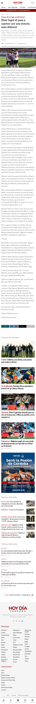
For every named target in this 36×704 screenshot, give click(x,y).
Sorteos (3, 685)
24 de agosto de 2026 (7, 364)
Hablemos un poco (18, 645)
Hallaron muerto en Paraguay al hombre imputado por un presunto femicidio (16, 562)
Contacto (3, 690)
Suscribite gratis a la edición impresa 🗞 (18, 10)
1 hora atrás (4, 587)
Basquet (3, 642)
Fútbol (5, 356)
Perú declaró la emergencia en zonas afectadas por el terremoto (12, 503)
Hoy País (22, 7)
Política (26, 639)
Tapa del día (28, 651)
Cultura (3, 654)
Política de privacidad (6, 687)
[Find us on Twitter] (16, 621)
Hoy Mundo (16, 657)
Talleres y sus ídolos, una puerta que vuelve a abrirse (16, 360)
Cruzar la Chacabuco (12, 509)
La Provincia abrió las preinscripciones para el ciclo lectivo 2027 (17, 584)
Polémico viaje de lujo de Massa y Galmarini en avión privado (13, 535)
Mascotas (27, 634)
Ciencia (3, 647)
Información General (28, 630)
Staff (2, 672)
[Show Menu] (2, 3)
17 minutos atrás (6, 555)
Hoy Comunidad (17, 649)
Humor (15, 662)
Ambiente (3, 630)
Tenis (26, 656)
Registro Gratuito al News (8, 677)
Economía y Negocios (4, 660)
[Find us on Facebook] (13, 621)
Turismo (27, 658)
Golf (14, 642)
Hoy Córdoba (12, 7)
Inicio (3, 7)
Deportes (8, 14)
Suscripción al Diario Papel (8, 680)
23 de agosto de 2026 (7, 419)
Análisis (3, 632)
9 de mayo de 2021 (21, 43)
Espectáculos (16, 630)
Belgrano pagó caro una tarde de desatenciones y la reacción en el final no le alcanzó (17, 443)
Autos (2, 637)
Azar (2, 640)
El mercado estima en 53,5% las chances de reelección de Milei (17, 573)
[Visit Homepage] (18, 3)
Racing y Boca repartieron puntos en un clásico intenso (17, 387)
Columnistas (4, 649)
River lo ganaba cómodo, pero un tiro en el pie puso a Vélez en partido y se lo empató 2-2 (17, 414)
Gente (14, 640)
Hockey (15, 647)
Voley (26, 661)
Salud (26, 644)
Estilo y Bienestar (17, 632)
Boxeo (3, 645)
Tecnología (27, 653)
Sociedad (27, 646)
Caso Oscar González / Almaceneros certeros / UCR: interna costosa (13, 519)
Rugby (26, 641)
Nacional (4, 570)
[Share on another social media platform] (31, 326)
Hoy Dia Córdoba (10, 43)
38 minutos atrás (6, 566)
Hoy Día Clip (16, 654)
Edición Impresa (5, 675)
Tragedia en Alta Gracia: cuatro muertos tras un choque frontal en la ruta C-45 (12, 527)
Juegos (3, 682)
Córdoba (3, 652)
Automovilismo (5, 635)
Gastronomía (16, 637)
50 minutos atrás (6, 577)
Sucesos (3, 559)
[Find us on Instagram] (19, 621)
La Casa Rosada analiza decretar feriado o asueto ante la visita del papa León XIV (16, 552)
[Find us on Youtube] (22, 621)
